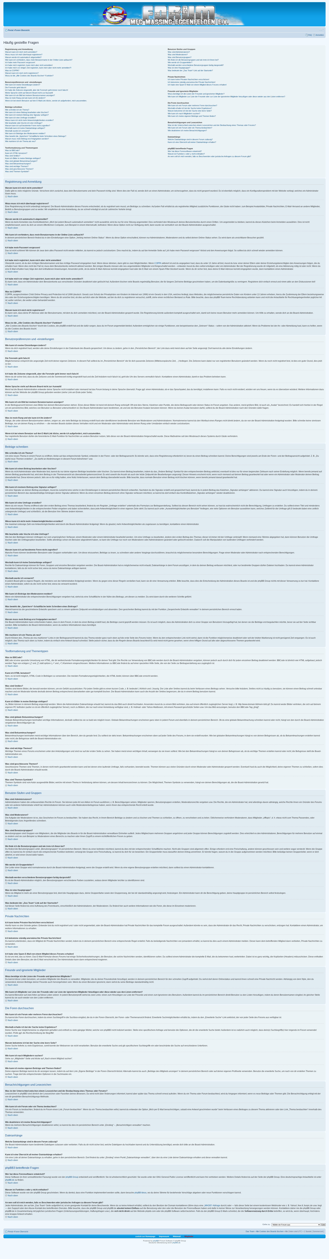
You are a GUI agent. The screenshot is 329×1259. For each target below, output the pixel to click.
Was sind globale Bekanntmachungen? (21, 161)
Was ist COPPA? (12, 70)
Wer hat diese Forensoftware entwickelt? (185, 151)
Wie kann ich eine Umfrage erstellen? (20, 118)
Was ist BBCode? (12, 150)
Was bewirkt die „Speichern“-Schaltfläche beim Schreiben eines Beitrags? (35, 136)
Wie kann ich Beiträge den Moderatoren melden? (25, 133)
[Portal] (166, 14)
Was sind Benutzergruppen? (179, 57)
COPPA (157, 263)
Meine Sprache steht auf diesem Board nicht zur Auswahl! (29, 93)
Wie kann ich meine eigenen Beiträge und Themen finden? (192, 116)
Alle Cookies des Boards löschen (269, 1231)
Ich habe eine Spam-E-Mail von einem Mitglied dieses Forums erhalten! (197, 85)
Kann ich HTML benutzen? (16, 153)
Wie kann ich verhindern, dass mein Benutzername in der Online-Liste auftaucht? (38, 60)
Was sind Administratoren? (179, 52)
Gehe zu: (266, 1224)
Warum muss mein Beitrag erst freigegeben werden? (27, 139)
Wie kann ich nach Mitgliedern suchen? (184, 113)
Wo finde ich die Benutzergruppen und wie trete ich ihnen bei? (193, 60)
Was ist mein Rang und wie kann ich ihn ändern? (25, 98)
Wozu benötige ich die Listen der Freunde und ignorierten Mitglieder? (196, 94)
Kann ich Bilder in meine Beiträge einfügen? (23, 158)
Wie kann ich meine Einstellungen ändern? (22, 85)
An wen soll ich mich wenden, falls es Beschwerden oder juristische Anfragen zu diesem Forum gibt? (209, 156)
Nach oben (13, 196)
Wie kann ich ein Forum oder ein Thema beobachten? (190, 128)
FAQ (310, 35)
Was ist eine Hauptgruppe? (179, 68)
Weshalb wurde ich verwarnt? (17, 131)
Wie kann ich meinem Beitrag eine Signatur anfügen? (27, 115)
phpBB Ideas (141, 1192)
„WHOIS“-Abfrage (212, 1205)
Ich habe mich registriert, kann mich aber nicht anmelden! (29, 65)
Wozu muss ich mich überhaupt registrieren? (23, 55)
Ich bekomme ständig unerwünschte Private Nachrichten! (191, 82)
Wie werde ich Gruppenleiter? (180, 62)
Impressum (164, 1236)
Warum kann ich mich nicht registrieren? (22, 73)
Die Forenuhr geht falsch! (15, 87)
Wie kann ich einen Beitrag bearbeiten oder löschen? (27, 112)
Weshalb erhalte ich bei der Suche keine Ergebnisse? (190, 108)
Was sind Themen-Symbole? (17, 171)
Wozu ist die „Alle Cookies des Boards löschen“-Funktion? (29, 76)
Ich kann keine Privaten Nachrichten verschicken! (188, 79)
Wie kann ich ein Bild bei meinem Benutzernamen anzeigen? (30, 95)
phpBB (156, 1241)
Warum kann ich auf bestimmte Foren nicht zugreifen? (27, 125)
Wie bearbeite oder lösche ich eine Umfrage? (23, 123)
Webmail (177, 1236)
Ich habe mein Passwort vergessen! (20, 62)
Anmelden (320, 35)
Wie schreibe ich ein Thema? (17, 110)
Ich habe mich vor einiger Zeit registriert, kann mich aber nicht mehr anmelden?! (38, 68)
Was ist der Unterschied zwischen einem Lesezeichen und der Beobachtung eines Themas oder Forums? (212, 125)
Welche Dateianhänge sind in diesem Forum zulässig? (190, 139)
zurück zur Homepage (145, 1236)
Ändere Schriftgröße (321, 29)
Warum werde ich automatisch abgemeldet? (23, 57)
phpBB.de (9, 1180)
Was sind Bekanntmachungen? (18, 164)
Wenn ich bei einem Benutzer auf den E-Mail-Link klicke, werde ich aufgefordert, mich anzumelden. (46, 101)
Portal (10, 30)
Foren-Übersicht (22, 30)
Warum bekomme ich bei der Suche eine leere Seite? (190, 111)
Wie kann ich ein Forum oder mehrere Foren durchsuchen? (192, 105)
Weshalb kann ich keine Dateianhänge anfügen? (25, 128)
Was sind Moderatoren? (178, 55)
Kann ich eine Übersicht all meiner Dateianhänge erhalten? (192, 142)
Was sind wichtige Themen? (16, 166)
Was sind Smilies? (12, 156)
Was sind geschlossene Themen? (19, 169)
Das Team (250, 1231)
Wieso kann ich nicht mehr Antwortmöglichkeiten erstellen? (29, 120)
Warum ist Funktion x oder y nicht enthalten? (186, 154)
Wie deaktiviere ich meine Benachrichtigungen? (187, 130)
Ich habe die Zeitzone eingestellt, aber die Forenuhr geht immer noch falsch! (36, 90)
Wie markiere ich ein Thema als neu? (20, 141)
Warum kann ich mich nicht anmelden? (21, 52)
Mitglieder (188, 1236)
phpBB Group (72, 1177)
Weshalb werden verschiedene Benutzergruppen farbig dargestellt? (196, 65)
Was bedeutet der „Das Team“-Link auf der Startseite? (190, 70)
